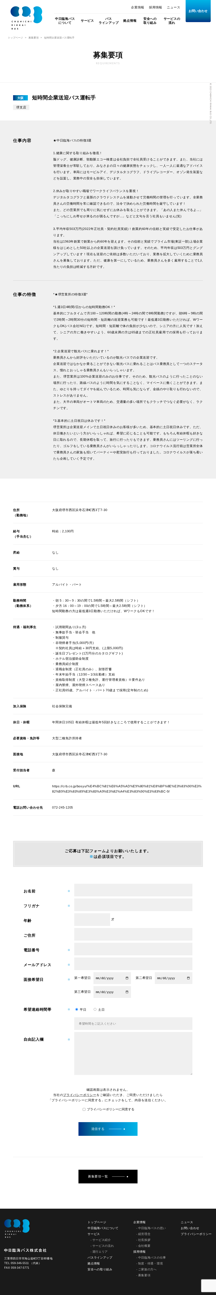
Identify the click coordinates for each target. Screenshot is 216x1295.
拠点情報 (129, 20)
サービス (87, 20)
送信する (98, 1129)
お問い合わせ (198, 11)
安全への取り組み (150, 21)
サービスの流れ (172, 21)
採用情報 (155, 7)
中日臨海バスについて (65, 21)
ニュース (173, 7)
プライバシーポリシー (79, 1095)
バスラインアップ (109, 21)
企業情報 (137, 7)
